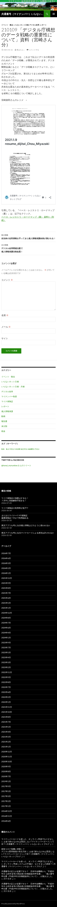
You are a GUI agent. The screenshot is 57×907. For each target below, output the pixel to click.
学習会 (11, 449)
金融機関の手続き (33, 449)
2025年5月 (6, 603)
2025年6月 (6, 598)
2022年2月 (6, 697)
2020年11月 (6, 756)
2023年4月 (6, 657)
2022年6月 (6, 692)
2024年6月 (6, 627)
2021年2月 (6, 742)
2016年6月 (6, 821)
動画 (3, 416)
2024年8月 (6, 618)
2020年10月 (6, 761)
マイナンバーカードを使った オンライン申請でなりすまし (27, 839)
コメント (7, 279)
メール (6, 326)
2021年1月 (6, 746)
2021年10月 (6, 712)
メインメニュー (53, 14)
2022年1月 (6, 702)
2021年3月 (6, 737)
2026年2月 (6, 568)
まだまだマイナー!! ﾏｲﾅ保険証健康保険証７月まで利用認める (14, 516)
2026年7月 (6, 553)
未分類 (4, 426)
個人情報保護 (7, 411)
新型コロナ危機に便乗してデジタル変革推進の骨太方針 (14, 850)
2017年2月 (6, 801)
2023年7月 (6, 647)
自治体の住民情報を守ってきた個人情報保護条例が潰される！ (28, 236)
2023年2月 (6, 667)
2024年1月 (6, 637)
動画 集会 (5, 449)
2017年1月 (6, 806)
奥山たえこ (20, 50)
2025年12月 (6, 578)
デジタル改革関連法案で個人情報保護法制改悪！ (12, 248)
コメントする (34, 50)
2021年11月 (6, 707)
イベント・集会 (7, 25)
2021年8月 (6, 717)
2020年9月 (6, 766)
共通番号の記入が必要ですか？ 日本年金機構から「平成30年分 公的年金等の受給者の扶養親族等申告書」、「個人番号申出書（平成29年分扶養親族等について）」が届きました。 (27, 873)
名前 (4, 315)
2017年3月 (6, 796)
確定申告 (24, 449)
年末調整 (17, 449)
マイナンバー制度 (9, 396)
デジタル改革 (34, 25)
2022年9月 (6, 677)
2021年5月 (6, 727)
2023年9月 (6, 642)
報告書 (4, 421)
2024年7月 (6, 623)
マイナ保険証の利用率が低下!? (14, 508)
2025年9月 (6, 583)
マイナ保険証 (7, 401)
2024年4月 (6, 632)
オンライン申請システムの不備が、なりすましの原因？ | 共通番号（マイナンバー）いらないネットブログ (28, 865)
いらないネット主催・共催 (13, 386)
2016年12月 (6, 811)
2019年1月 (6, 781)
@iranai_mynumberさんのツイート (16, 465)
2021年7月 (6, 722)
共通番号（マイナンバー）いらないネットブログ (22, 13)
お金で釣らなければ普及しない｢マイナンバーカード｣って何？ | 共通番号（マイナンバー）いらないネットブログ (27, 842)
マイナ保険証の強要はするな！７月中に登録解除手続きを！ (14, 499)
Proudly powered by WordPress (13, 904)
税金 (3, 431)
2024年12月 (6, 613)
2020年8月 (6, 771)
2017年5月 (6, 791)
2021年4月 (6, 732)
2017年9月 (6, 786)
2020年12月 (6, 751)
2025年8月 (6, 588)
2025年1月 (6, 608)
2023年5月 (6, 652)
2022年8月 (6, 682)
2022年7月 (6, 687)
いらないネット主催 (21, 25)
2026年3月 (6, 563)
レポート (43, 25)
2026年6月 (6, 558)
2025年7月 (6, 593)
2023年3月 (6, 662)
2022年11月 (6, 672)
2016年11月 (6, 816)
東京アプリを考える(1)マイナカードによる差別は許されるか (27, 533)
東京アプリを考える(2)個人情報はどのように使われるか (25, 525)
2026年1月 (6, 573)
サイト (4, 338)
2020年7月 (6, 776)
